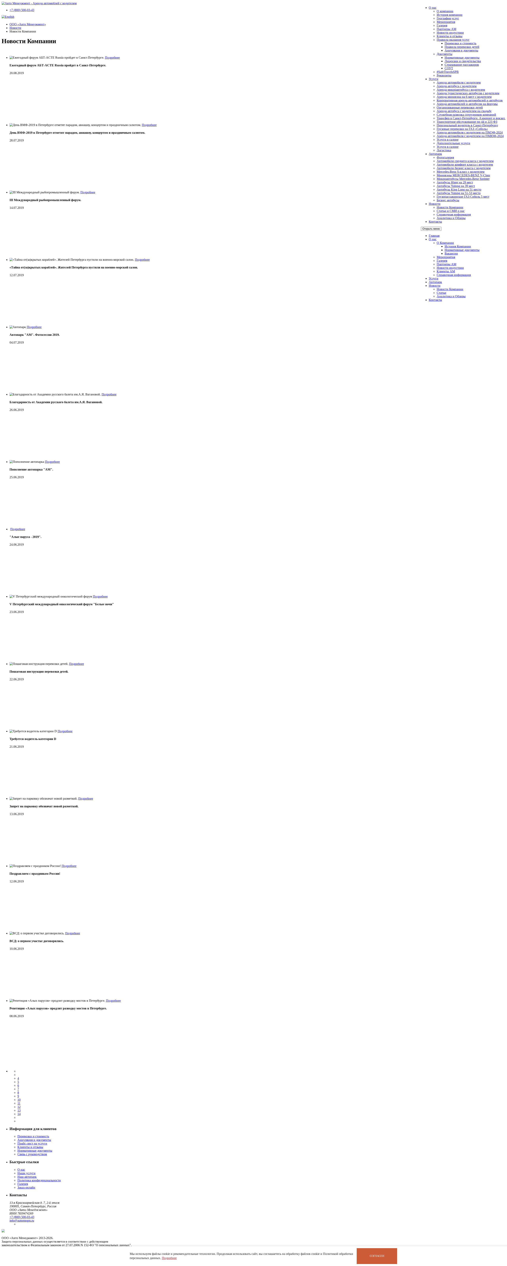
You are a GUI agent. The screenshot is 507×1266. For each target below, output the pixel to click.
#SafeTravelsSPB (448, 72)
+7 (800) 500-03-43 (22, 10)
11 (18, 1103)
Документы (444, 54)
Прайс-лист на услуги (32, 1143)
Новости (434, 203)
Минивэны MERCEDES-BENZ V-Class (463, 175)
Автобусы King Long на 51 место (459, 189)
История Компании (458, 246)
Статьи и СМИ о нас (451, 211)
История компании (449, 14)
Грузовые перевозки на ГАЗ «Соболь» (462, 129)
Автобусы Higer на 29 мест (455, 182)
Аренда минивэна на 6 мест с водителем (464, 96)
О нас (432, 7)
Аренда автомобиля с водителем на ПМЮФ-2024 (470, 136)
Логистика (444, 150)
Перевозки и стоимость (460, 43)
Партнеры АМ (446, 29)
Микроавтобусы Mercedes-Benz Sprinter (463, 178)
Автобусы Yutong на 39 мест (456, 186)
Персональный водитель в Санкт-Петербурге (467, 125)
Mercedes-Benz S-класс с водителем (460, 171)
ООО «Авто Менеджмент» (28, 24)
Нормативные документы (462, 57)
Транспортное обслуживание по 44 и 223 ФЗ (467, 121)
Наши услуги (26, 1173)
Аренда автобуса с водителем (457, 86)
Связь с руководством (32, 1154)
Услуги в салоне (447, 139)
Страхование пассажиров (462, 64)
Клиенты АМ (446, 271)
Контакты (435, 221)
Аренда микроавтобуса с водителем (461, 89)
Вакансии (451, 253)
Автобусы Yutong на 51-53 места (458, 193)
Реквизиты (444, 75)
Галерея (442, 25)
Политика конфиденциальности (39, 1180)
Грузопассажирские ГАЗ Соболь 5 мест (463, 196)
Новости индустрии (450, 32)
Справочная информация (454, 214)
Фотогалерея (445, 157)
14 (19, 1114)
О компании (445, 11)
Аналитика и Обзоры (451, 218)
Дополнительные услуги (453, 143)
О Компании (445, 242)
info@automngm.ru (22, 1220)
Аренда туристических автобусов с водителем (468, 93)
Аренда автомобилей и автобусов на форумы (467, 104)
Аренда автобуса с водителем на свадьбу (464, 111)
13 (19, 1110)
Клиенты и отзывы (449, 36)
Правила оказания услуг (453, 39)
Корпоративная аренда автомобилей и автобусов (470, 100)
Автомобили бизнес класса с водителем (464, 168)
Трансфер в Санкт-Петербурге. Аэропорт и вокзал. (471, 118)
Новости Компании (450, 207)
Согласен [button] (377, 1256)
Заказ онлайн (26, 1187)
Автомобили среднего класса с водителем (465, 161)
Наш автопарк (27, 1176)
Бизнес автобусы (448, 200)
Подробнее (169, 1258)
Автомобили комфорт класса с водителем (465, 164)
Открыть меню (431, 228)
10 (19, 1099)
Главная (434, 235)
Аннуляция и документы (461, 50)
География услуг (448, 18)
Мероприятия (446, 22)
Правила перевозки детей (462, 47)
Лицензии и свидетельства (463, 61)
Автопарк (435, 154)
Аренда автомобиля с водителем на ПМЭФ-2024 (470, 132)
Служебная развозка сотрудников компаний (466, 114)
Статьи (441, 292)
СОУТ (449, 68)
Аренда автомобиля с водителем (459, 82)
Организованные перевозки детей (460, 107)
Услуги (433, 79)
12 (19, 1106)
